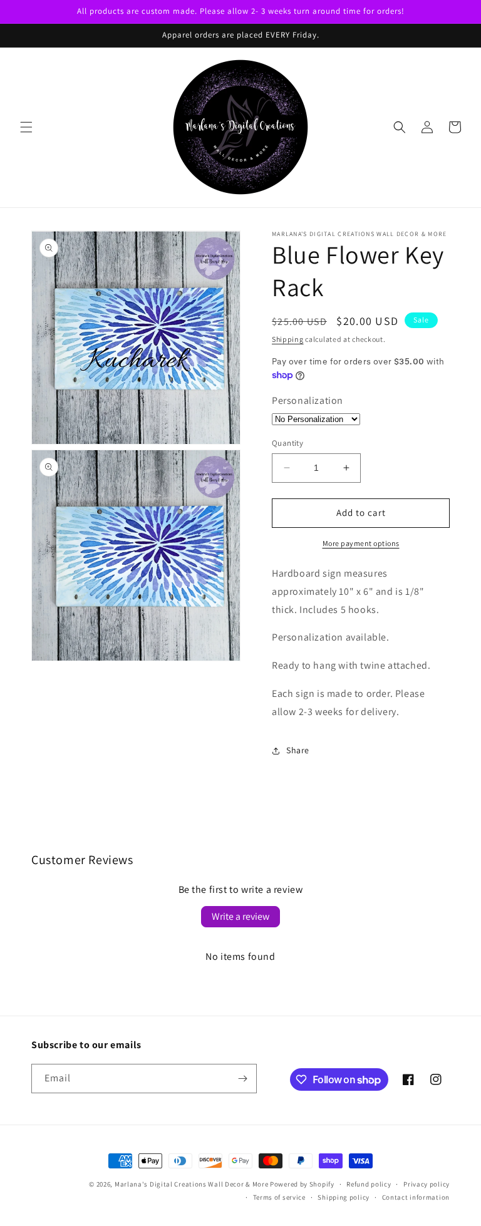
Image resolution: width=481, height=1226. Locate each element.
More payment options (361, 543)
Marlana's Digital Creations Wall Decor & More (192, 1184)
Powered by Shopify (302, 1184)
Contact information (416, 1197)
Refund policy (368, 1184)
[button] (26, 127)
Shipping (288, 339)
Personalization (307, 400)
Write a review (240, 916)
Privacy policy (426, 1184)
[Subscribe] (242, 1078)
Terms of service (279, 1197)
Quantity (287, 443)
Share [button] (297, 750)
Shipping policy (344, 1197)
